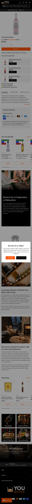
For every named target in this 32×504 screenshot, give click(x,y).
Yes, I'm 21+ (10, 257)
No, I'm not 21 (21, 257)
